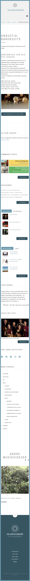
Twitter (15, 554)
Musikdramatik (15, 222)
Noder (6, 419)
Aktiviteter (5, 373)
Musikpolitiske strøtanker (11, 392)
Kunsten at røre (23, 163)
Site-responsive (15, 229)
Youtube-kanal (5, 140)
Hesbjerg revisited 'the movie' (14, 413)
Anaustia (9, 401)
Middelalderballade (12, 416)
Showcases (5, 377)
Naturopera (24, 169)
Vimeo (15, 561)
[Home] (15, 5)
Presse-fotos (8, 422)
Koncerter (13, 214)
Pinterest (15, 559)
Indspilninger (8, 395)
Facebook (15, 551)
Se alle (23, 177)
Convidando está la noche (14, 407)
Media (4, 383)
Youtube (15, 556)
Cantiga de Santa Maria (13, 404)
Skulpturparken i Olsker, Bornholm (20, 171)
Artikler (7, 386)
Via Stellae (14, 267)
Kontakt (5, 428)
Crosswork (14, 252)
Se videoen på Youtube (13, 114)
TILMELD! (22, 202)
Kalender (5, 425)
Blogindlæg (8, 389)
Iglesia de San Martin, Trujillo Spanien (19, 164)
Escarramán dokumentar (13, 410)
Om (3, 380)
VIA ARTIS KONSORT (16, 10)
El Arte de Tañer (16, 259)
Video (6, 398)
